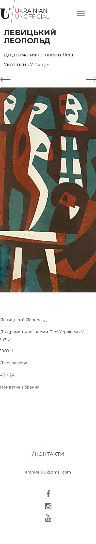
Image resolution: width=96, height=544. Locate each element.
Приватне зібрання (20, 387)
